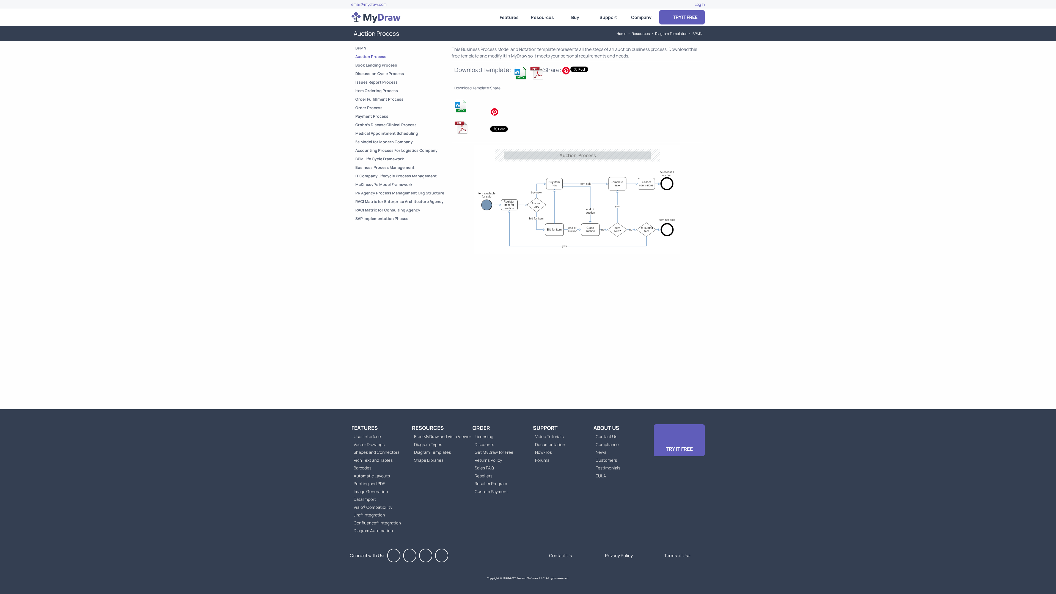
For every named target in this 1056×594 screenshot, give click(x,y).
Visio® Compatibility (373, 507)
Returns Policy (488, 460)
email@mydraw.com (369, 4)
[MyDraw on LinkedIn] (425, 555)
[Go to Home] (376, 17)
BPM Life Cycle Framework (379, 158)
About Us (606, 427)
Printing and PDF (369, 483)
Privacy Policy (619, 555)
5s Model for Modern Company (384, 141)
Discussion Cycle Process (379, 73)
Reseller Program (491, 483)
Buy (575, 17)
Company (641, 17)
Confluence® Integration (377, 523)
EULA (601, 476)
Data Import (365, 499)
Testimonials (608, 468)
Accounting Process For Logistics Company (396, 150)
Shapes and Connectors (377, 452)
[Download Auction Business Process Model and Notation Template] (520, 72)
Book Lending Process (376, 65)
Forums (542, 460)
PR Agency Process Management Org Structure (399, 193)
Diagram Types (428, 444)
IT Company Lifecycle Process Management (396, 175)
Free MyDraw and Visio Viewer (440, 436)
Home (621, 33)
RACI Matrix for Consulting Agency (387, 210)
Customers (606, 460)
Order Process (369, 107)
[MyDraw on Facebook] (393, 555)
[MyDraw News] (441, 555)
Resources (542, 17)
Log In (700, 4)
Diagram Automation (373, 531)
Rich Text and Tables (373, 460)
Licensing (484, 436)
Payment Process (371, 116)
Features (509, 17)
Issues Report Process (376, 82)
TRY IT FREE (685, 17)
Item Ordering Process (376, 90)
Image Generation (371, 491)
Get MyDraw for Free (494, 452)
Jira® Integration (369, 515)
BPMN (697, 33)
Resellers (484, 476)
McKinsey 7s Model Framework (384, 184)
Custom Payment (491, 491)
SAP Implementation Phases (381, 218)
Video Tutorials (549, 436)
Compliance (607, 444)
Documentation (550, 444)
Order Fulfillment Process (379, 99)
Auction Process (370, 56)
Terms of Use (677, 555)
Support (608, 17)
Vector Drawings (369, 444)
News (601, 452)
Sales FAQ (484, 468)
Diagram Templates (671, 33)
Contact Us (606, 436)
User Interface (367, 436)
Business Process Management (384, 167)
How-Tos (543, 452)
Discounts (484, 444)
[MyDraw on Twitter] (409, 555)
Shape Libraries (429, 460)
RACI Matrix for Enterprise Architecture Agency (399, 201)
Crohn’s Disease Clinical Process (386, 124)
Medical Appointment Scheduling (386, 133)
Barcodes (363, 468)
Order (481, 427)
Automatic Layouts (372, 476)
